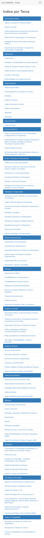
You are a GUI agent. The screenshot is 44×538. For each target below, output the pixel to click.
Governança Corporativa (13, 229)
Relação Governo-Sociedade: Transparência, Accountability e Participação (19, 49)
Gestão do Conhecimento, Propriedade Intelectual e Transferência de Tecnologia (21, 320)
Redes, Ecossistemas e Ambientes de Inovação (20, 336)
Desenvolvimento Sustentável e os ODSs (18, 384)
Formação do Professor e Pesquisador (17, 177)
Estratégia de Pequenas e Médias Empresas (19, 221)
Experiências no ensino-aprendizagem (17, 173)
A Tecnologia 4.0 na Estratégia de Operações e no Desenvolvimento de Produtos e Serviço (21, 449)
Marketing (8, 112)
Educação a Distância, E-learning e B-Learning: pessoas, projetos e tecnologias (20, 168)
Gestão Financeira (11, 300)
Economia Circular (11, 455)
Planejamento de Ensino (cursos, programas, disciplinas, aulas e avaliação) (19, 186)
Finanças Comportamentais (14, 296)
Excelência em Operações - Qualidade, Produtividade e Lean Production (17, 460)
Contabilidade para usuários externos (17, 277)
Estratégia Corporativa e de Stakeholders (18, 217)
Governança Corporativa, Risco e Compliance (19, 304)
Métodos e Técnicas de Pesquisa (15, 181)
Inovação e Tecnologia (12, 75)
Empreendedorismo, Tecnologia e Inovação (19, 92)
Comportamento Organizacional (15, 246)
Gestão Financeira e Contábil (14, 104)
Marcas (7, 421)
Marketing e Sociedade (12, 425)
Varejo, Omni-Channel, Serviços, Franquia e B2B (20, 440)
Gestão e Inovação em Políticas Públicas (18, 23)
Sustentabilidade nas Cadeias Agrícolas (17, 79)
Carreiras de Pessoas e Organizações (17, 359)
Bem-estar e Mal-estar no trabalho (16, 354)
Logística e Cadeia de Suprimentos (16, 473)
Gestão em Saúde (10, 27)
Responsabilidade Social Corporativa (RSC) (19, 396)
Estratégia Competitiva (12, 212)
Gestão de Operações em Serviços (16, 465)
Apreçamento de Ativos (12, 273)
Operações (8, 117)
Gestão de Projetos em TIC (13, 490)
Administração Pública (12, 87)
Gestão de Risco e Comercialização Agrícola (19, 71)
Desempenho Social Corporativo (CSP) (17, 379)
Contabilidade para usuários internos (17, 281)
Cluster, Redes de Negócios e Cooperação (18, 202)
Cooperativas (9, 58)
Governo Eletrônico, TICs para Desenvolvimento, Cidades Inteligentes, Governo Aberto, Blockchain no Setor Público (22, 501)
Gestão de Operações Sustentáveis (16, 469)
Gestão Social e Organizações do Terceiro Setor (20, 37)
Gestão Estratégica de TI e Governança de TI (19, 494)
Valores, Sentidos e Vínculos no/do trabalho (19, 371)
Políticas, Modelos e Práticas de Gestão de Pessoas (21, 367)
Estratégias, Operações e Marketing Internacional (21, 413)
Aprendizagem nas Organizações (15, 242)
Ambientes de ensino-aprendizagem (16, 162)
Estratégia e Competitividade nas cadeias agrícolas (21, 62)
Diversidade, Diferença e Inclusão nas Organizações (22, 250)
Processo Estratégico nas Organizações (18, 233)
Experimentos (9, 417)
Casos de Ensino (10, 125)
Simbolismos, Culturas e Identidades (16, 265)
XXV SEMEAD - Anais (11, 2)
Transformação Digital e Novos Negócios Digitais (20, 513)
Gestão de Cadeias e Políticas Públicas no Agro (20, 66)
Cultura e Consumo (11, 409)
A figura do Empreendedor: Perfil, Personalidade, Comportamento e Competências (21, 134)
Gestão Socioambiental (12, 108)
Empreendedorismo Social (13, 148)
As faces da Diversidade (12, 350)
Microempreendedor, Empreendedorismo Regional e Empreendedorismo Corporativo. (22, 153)
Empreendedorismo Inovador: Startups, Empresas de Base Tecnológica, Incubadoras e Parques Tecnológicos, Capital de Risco (22, 142)
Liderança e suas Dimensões (14, 363)
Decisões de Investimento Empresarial (17, 286)
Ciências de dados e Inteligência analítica (18, 486)
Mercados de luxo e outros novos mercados (19, 430)
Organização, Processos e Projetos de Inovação (20, 325)
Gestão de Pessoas (11, 100)
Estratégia (8, 96)
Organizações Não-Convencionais (16, 261)
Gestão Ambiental (10, 392)
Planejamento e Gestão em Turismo (16, 528)
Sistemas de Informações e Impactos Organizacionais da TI (17, 508)
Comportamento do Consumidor (15, 405)
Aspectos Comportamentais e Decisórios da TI (20, 482)
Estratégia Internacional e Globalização (17, 225)
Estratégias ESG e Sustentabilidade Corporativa (20, 388)
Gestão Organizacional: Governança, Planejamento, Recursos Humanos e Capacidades (21, 32)
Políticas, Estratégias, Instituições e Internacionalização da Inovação (16, 330)
